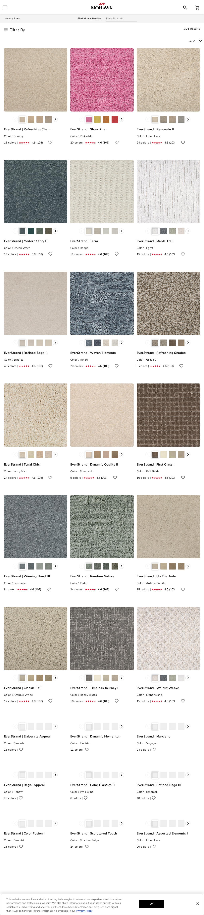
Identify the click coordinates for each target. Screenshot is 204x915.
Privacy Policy (84, 911)
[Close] (197, 903)
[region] (102, 904)
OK (151, 904)
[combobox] (196, 40)
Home (8, 18)
